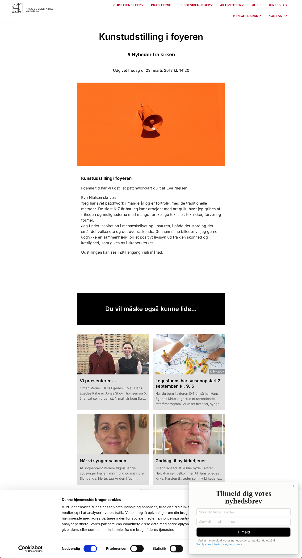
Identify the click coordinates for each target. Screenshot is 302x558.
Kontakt (276, 15)
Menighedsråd (245, 15)
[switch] (137, 548)
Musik (257, 5)
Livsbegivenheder (194, 5)
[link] (128, 5)
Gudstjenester (127, 5)
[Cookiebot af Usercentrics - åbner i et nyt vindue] (30, 548)
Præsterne (161, 5)
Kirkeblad (278, 5)
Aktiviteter (230, 5)
